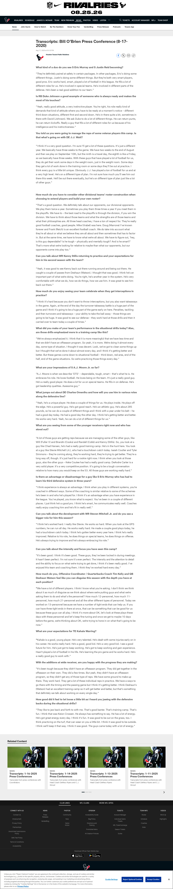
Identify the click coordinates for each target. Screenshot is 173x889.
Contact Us (17, 815)
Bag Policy (91, 819)
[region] (86, 879)
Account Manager (120, 815)
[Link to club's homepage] (7, 20)
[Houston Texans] (86, 867)
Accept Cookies (153, 879)
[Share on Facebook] (118, 57)
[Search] (120, 20)
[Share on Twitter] (123, 57)
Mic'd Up (163, 815)
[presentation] (165, 792)
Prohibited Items (92, 829)
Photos (67, 810)
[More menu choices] (109, 20)
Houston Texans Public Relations (57, 54)
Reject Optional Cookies (132, 879)
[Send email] (129, 57)
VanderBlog (45, 821)
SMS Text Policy (16, 838)
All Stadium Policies (92, 833)
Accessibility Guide (91, 815)
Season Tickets (120, 829)
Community (67, 815)
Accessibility (17, 846)
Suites (120, 833)
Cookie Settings (111, 879)
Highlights (163, 819)
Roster (144, 815)
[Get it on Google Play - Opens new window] (95, 857)
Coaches (144, 823)
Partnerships (17, 827)
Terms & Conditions (17, 842)
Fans (67, 819)
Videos (163, 810)
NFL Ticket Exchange (120, 825)
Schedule (144, 819)
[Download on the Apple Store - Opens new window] (77, 856)
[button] (83, 792)
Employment (17, 819)
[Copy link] (134, 55)
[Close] (169, 879)
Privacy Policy (17, 823)
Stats (144, 827)
